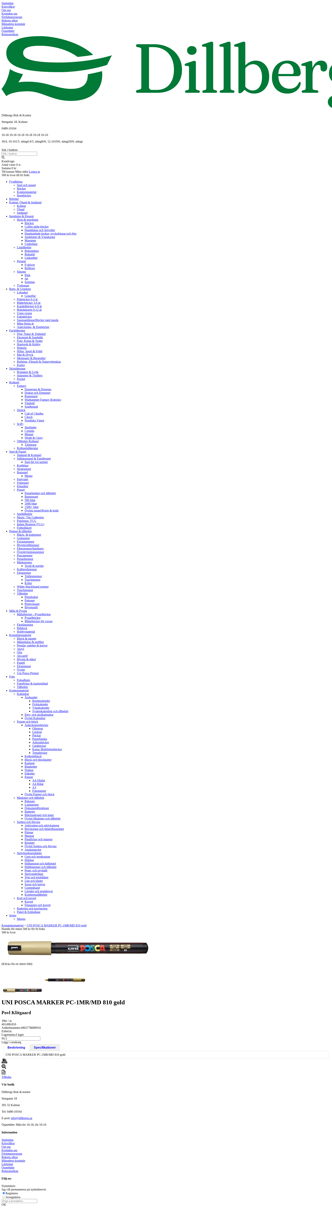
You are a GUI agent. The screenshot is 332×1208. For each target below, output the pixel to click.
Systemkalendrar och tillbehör (50, 711)
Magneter (30, 240)
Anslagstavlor (33, 849)
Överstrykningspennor (30, 552)
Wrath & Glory (34, 437)
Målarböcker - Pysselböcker (34, 614)
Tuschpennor (32, 579)
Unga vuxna (24, 313)
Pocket (21, 379)
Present (21, 261)
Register (30, 842)
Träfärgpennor (33, 576)
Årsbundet (31, 697)
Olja (19, 652)
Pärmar (29, 832)
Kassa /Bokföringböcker (47, 749)
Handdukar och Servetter (40, 230)
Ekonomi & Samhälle (30, 337)
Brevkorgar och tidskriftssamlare (44, 829)
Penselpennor (25, 559)
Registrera (12, 1193)
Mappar (29, 835)
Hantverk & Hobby (29, 344)
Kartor (21, 365)
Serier (12, 915)
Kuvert (29, 901)
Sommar (30, 282)
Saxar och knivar (35, 884)
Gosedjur (30, 295)
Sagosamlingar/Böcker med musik (37, 320)
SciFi (20, 424)
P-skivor (30, 264)
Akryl (20, 649)
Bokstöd (30, 254)
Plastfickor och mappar (38, 839)
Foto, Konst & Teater (30, 340)
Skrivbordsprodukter (29, 853)
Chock (29, 417)
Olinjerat (37, 728)
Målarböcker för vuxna (38, 621)
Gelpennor (23, 538)
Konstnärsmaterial (20, 635)
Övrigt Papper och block (39, 794)
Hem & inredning (27, 219)
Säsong (21, 271)
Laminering (32, 804)
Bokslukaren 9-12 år (29, 309)
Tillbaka (6, 1077)
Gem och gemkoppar (37, 856)
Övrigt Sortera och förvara (40, 846)
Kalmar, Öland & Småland (25, 202)
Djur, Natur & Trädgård (31, 334)
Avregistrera (13, 1197)
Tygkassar (23, 285)
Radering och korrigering (32, 908)
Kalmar (21, 205)
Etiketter (30, 773)
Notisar (29, 770)
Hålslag (29, 860)
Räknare (30, 801)
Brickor (29, 223)
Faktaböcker (24, 316)
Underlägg (31, 244)
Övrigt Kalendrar (35, 718)
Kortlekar (22, 465)
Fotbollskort (24, 527)
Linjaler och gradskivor (39, 891)
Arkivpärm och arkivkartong (42, 825)
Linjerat (37, 732)
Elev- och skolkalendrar (39, 714)
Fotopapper (39, 790)
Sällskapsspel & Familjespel (34, 458)
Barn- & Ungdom (20, 289)
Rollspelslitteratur (27, 448)
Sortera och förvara (28, 822)
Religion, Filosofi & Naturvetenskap (39, 361)
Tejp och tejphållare (36, 877)
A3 (34, 787)
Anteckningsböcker (36, 725)
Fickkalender (40, 704)
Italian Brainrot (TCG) (30, 524)
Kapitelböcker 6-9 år (29, 306)
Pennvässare (32, 604)
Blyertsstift (31, 607)
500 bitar (30, 500)
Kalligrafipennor (27, 569)
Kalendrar (23, 694)
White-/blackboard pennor (33, 586)
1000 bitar (31, 503)
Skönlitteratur (17, 368)
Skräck (21, 410)
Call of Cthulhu (34, 413)
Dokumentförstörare (37, 808)
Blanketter (31, 766)
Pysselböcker (33, 617)
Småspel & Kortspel (29, 455)
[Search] (3, 157)
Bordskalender (41, 700)
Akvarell (22, 655)
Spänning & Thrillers (29, 375)
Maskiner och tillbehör (30, 797)
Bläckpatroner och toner (39, 815)
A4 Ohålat (38, 780)
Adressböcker (40, 742)
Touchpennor (25, 590)
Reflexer (30, 268)
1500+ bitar (32, 507)
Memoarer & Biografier (31, 358)
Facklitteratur (17, 330)
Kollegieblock (33, 756)
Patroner (30, 600)
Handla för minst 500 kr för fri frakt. (23, 930)
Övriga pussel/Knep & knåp (42, 510)
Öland (20, 209)
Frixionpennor (25, 541)
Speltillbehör (24, 514)
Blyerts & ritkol (26, 659)
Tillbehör (22, 593)
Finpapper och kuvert (38, 905)
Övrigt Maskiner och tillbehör (43, 818)
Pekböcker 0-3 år (27, 299)
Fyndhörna (15, 181)
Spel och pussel (26, 185)
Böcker (21, 188)
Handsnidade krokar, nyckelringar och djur (50, 233)
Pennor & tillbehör (20, 531)
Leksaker (22, 292)
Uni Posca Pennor (28, 673)
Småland (22, 212)
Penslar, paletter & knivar (32, 645)
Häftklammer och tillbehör (40, 867)
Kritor (28, 583)
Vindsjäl (30, 403)
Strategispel (24, 469)
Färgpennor (24, 572)
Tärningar (31, 444)
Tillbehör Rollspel (28, 441)
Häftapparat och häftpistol (40, 863)
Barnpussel (31, 496)
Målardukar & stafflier (30, 642)
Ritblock (22, 628)
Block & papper (26, 638)
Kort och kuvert (26, 898)
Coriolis (29, 430)
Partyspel (22, 479)
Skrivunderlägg (34, 874)
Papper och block (27, 721)
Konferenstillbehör (36, 894)
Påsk (27, 275)
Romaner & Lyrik (27, 372)
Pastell (21, 662)
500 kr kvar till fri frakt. (16, 175)
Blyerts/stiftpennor (28, 545)
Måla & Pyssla (18, 610)
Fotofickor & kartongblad (32, 683)
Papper (29, 777)
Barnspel (22, 472)
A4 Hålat (37, 784)
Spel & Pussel (17, 451)
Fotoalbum (23, 680)
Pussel (21, 489)
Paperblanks (39, 739)
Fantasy (21, 385)
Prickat (36, 735)
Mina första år (25, 323)
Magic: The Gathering (30, 517)
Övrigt (21, 669)
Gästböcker (39, 745)
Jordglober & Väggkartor (40, 237)
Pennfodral (31, 597)
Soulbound (31, 406)
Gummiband (32, 887)
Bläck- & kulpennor (29, 534)
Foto (12, 676)
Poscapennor (24, 555)
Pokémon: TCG (26, 520)
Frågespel (23, 482)
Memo (28, 475)
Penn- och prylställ (36, 870)
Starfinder (31, 427)
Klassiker (22, 486)
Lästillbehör (24, 247)
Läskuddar (31, 257)
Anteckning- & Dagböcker (33, 327)
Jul (26, 278)
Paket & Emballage (28, 912)
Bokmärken (32, 250)
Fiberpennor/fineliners (30, 548)
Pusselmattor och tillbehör (40, 493)
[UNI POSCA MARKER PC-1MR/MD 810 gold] (78, 947)
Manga (21, 919)
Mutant (29, 434)
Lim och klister (34, 880)
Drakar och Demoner (37, 392)
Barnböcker (24, 195)
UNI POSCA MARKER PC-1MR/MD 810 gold (56, 925)
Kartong (30, 763)
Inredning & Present (21, 216)
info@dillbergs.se (21, 1118)
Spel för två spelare (36, 462)
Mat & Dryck (25, 354)
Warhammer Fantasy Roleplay (43, 399)
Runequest (31, 396)
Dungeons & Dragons (38, 389)
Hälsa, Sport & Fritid (29, 351)
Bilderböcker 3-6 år (29, 302)
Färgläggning (25, 624)
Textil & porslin (34, 565)
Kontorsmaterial (26, 192)
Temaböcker (39, 752)
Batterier (30, 811)
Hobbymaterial (26, 631)
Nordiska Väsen (34, 420)
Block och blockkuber (38, 759)
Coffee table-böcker (37, 226)
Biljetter (14, 199)
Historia (22, 347)
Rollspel (14, 382)
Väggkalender (40, 707)
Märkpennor (24, 562)
